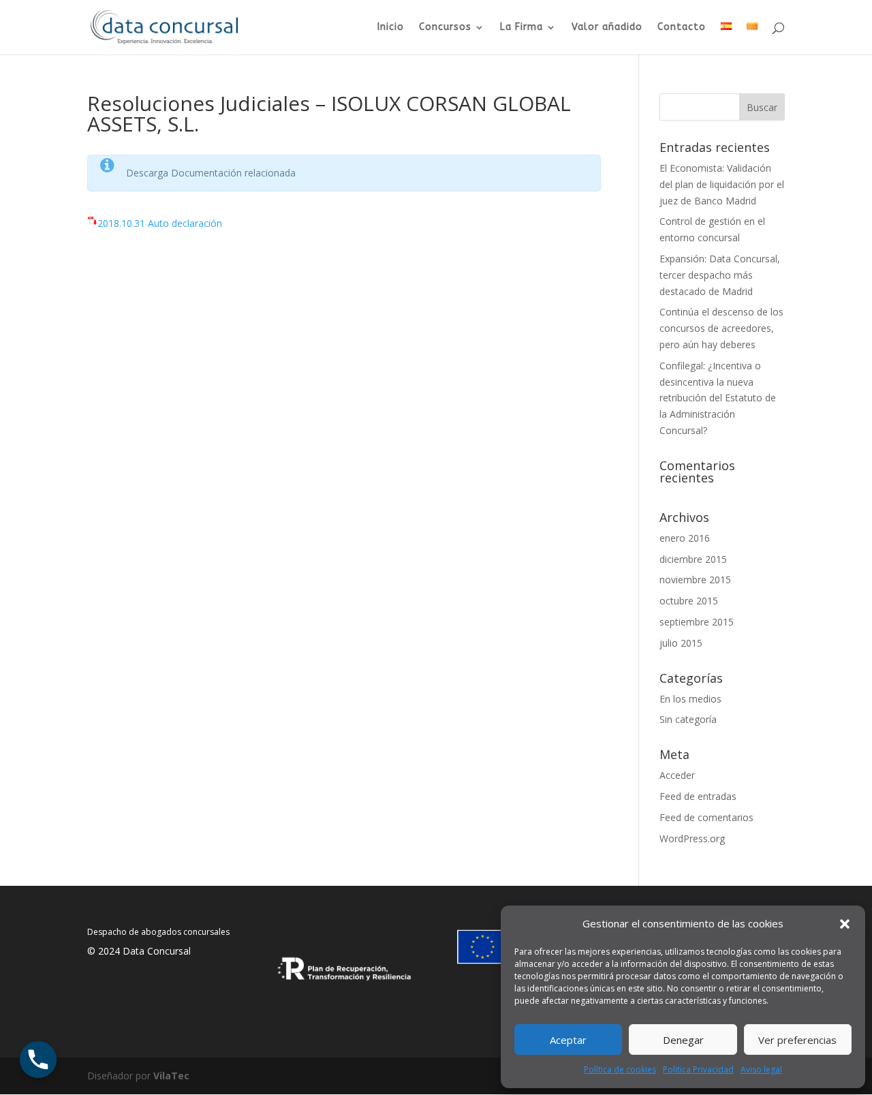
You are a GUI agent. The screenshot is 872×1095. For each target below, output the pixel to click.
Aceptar (568, 1040)
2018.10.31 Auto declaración (159, 223)
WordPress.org (692, 838)
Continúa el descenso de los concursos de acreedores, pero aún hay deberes (721, 328)
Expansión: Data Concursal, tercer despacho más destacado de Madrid (719, 275)
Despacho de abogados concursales (158, 932)
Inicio (390, 27)
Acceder (677, 775)
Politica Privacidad (698, 1069)
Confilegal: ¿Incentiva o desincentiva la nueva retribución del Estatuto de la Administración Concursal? (717, 398)
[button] (845, 924)
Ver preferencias (797, 1040)
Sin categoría (688, 719)
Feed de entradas (697, 796)
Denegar (683, 1040)
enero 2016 (684, 537)
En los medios (690, 698)
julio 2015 (680, 642)
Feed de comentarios (706, 817)
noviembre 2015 (695, 579)
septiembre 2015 (696, 621)
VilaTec (171, 1075)
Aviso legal (761, 1069)
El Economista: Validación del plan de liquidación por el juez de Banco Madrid (721, 184)
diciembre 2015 (693, 559)
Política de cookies (620, 1069)
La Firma (521, 27)
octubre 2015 (688, 600)
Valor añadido (607, 27)
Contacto (681, 27)
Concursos (445, 27)
